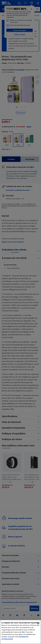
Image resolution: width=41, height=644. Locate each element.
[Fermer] (38, 623)
